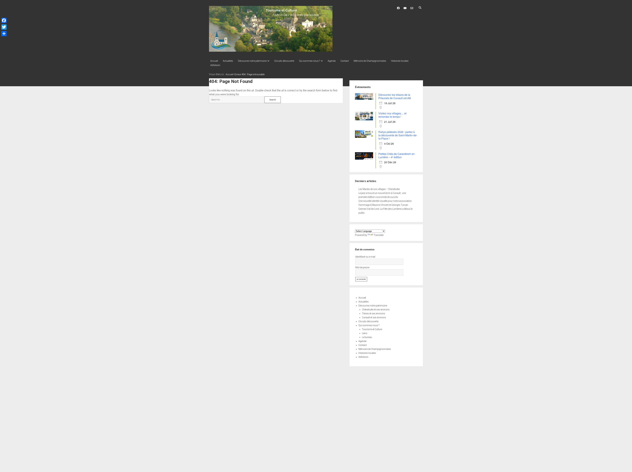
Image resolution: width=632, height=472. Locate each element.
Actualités (228, 61)
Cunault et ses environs (374, 317)
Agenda (332, 61)
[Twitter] (4, 27)
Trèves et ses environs (373, 313)
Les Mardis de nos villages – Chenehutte (379, 189)
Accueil (214, 61)
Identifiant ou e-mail (365, 256)
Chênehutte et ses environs (376, 309)
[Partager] (4, 33)
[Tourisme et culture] (270, 50)
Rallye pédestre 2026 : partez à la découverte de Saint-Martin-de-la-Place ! (397, 135)
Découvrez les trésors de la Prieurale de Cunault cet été (394, 96)
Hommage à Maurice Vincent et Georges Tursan (383, 205)
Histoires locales (399, 61)
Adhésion (215, 65)
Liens (364, 333)
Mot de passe (362, 267)
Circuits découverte (284, 61)
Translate (378, 235)
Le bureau (367, 337)
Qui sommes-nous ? (309, 61)
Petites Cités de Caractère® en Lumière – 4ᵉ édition (396, 155)
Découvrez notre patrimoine (252, 61)
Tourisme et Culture (372, 329)
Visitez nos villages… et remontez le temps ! (392, 114)
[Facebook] (4, 20)
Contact (345, 61)
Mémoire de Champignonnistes (370, 61)
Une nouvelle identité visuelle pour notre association (385, 201)
